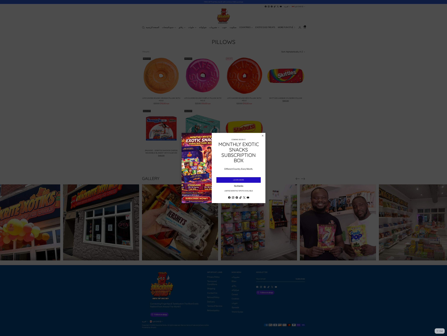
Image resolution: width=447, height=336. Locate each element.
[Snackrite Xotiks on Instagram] (233, 198)
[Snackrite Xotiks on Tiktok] (240, 198)
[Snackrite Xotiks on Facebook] (229, 198)
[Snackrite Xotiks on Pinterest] (236, 198)
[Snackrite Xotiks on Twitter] (244, 198)
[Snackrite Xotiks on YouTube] (248, 198)
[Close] (262, 135)
